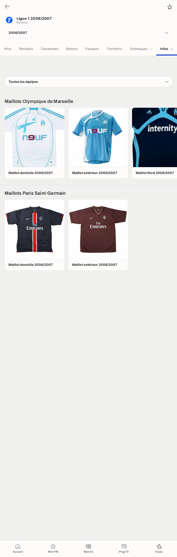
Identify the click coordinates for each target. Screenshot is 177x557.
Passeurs (92, 49)
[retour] (7, 7)
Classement (49, 49)
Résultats (26, 49)
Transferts (114, 49)
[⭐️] (169, 7)
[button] (88, 33)
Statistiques (139, 49)
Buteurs (72, 49)
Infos (7, 49)
